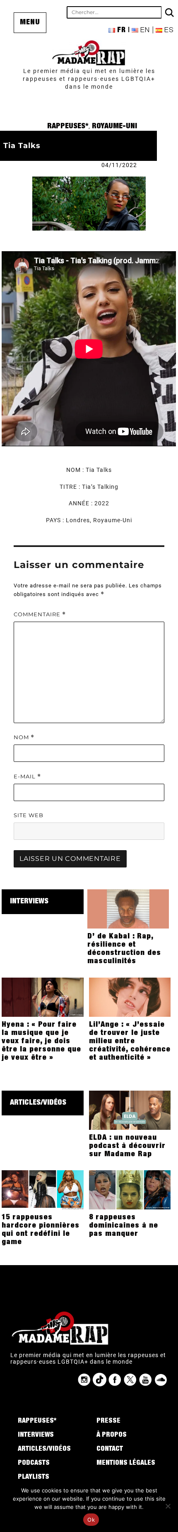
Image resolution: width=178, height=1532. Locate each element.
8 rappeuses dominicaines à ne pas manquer (123, 1226)
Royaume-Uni (114, 126)
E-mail (27, 776)
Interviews (29, 901)
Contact (109, 1449)
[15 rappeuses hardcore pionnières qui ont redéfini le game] (43, 1189)
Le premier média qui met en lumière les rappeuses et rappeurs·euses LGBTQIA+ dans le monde (89, 79)
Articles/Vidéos (38, 1103)
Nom (24, 737)
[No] (168, 1506)
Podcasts (34, 1463)
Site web (28, 815)
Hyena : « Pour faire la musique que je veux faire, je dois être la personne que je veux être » (41, 1041)
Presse (108, 1421)
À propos (111, 1435)
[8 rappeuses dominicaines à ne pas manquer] (130, 1189)
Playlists (33, 1477)
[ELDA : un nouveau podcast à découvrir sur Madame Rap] (130, 1109)
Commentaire (40, 614)
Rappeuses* (68, 126)
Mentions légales (125, 1463)
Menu (30, 22)
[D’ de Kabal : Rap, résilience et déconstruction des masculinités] (128, 908)
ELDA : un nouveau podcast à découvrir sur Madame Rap (127, 1146)
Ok (91, 1519)
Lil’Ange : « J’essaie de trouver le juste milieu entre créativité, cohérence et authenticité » (130, 1041)
